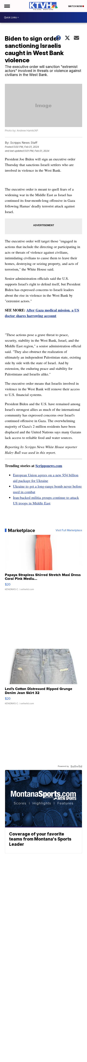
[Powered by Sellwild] (76, 766)
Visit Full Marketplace (69, 530)
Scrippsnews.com (48, 465)
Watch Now (75, 6)
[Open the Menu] (7, 6)
